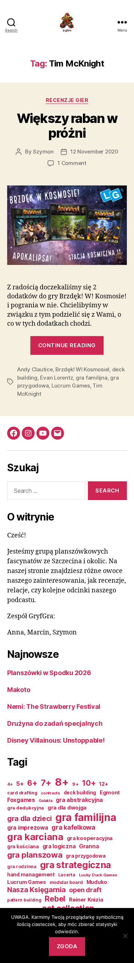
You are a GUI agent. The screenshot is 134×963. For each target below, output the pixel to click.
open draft (85, 890)
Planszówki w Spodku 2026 (49, 673)
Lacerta (66, 874)
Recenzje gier (67, 100)
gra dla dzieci (29, 818)
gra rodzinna (21, 866)
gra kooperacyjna (90, 838)
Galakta (46, 800)
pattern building (24, 900)
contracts (50, 792)
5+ (20, 783)
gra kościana (23, 846)
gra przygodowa (85, 856)
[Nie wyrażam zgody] (125, 935)
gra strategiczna (75, 864)
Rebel (55, 898)
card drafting (22, 792)
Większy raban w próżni (67, 125)
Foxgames (21, 800)
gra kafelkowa (73, 827)
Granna (89, 846)
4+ (10, 784)
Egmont (110, 792)
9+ (75, 784)
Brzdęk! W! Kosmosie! (82, 369)
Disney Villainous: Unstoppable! (56, 740)
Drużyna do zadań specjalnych (54, 723)
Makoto (18, 689)
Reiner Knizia (86, 899)
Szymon (43, 151)
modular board (66, 882)
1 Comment (72, 163)
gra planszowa (35, 854)
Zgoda (67, 946)
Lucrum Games (70, 385)
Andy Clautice (35, 369)
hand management (31, 874)
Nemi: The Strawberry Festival (53, 706)
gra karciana (35, 836)
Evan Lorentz (56, 377)
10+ (88, 783)
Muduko (96, 882)
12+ (103, 784)
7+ (46, 783)
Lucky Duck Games (98, 874)
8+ (62, 782)
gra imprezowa (27, 827)
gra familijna (92, 377)
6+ (32, 783)
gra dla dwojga (67, 807)
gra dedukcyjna (25, 808)
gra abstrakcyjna (79, 799)
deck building (80, 792)
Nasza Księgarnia (36, 889)
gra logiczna (59, 846)
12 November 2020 (94, 151)
